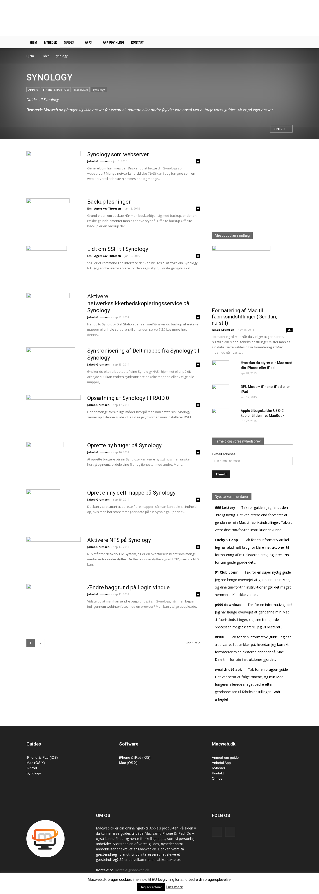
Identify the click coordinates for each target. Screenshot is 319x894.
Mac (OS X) (81, 89)
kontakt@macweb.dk (132, 870)
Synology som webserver (118, 154)
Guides (69, 42)
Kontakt (137, 42)
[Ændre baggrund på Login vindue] (45, 602)
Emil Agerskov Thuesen (104, 208)
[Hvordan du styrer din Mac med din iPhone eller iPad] (220, 369)
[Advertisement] (202, 18)
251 (290, 330)
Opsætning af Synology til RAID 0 (128, 398)
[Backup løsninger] (48, 217)
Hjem (33, 42)
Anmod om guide (225, 757)
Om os (217, 778)
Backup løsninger (109, 202)
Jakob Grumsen (98, 161)
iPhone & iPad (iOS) (56, 89)
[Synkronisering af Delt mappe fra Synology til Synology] (50, 366)
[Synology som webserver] (53, 167)
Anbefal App (221, 763)
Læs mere (174, 887)
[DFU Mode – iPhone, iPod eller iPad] (220, 393)
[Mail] (230, 832)
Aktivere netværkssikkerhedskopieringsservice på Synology (138, 303)
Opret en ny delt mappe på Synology (131, 493)
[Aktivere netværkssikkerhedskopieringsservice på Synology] (48, 311)
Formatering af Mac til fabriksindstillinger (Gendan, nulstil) (244, 316)
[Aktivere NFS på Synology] (53, 547)
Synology (99, 89)
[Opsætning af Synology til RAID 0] (53, 411)
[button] (287, 42)
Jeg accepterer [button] (151, 887)
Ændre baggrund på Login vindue (128, 587)
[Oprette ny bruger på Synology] (45, 460)
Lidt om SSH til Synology (117, 249)
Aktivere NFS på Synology (119, 540)
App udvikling (113, 42)
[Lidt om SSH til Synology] (46, 264)
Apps (88, 42)
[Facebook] (217, 832)
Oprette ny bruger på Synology (124, 445)
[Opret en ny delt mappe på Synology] (43, 508)
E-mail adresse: (224, 454)
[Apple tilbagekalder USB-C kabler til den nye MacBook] (220, 417)
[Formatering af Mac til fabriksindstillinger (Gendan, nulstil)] (252, 275)
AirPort (33, 89)
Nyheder (50, 42)
